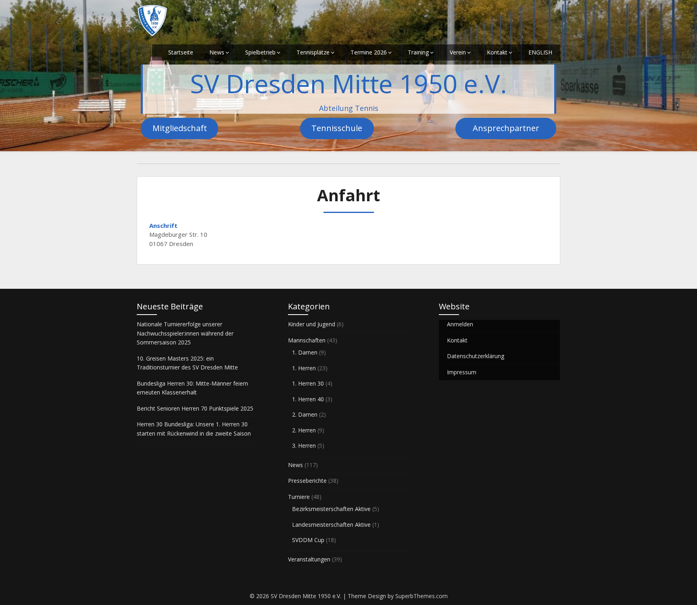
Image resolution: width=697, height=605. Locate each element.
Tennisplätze (313, 52)
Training (418, 52)
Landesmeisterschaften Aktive (331, 524)
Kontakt (497, 52)
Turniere (299, 497)
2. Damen (304, 414)
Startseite (180, 52)
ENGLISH (540, 52)
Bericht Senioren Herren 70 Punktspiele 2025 (195, 408)
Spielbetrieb (260, 52)
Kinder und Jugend (311, 324)
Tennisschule (336, 128)
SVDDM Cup (308, 540)
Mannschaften (307, 340)
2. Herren (304, 430)
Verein (458, 52)
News (216, 52)
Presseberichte (307, 480)
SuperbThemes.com (421, 596)
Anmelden (460, 324)
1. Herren (304, 368)
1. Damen (304, 352)
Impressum (461, 372)
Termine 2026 (369, 52)
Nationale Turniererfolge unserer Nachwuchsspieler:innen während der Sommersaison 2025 (185, 333)
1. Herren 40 (308, 399)
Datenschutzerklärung (475, 356)
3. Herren (304, 445)
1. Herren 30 (308, 383)
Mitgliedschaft (179, 128)
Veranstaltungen (309, 559)
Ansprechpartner (506, 128)
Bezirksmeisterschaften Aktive (331, 509)
